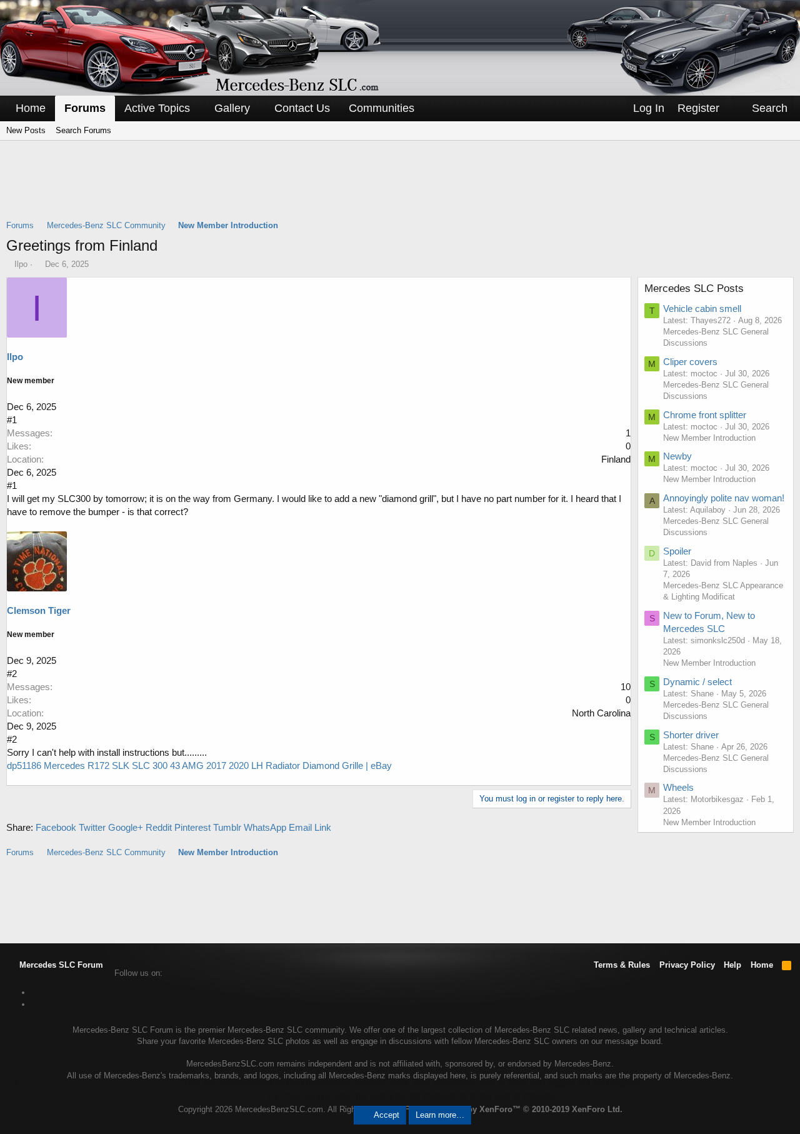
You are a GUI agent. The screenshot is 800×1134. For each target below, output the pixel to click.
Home (31, 108)
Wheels (678, 787)
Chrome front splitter (704, 414)
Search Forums (83, 130)
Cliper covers (690, 361)
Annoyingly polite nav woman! (723, 498)
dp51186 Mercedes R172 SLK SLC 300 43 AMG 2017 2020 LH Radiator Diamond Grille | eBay (199, 765)
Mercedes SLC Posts (694, 288)
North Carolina (601, 713)
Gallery (232, 108)
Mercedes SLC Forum (60, 965)
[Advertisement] (400, 188)
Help (732, 965)
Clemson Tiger (39, 610)
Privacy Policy (687, 965)
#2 (12, 673)
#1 (12, 419)
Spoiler (677, 551)
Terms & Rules (622, 965)
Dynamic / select (697, 681)
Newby (677, 456)
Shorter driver (691, 735)
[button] (198, 108)
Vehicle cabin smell (702, 308)
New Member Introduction (709, 438)
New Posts (26, 130)
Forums (85, 108)
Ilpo (21, 264)
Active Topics (157, 108)
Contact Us (302, 108)
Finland (616, 459)
